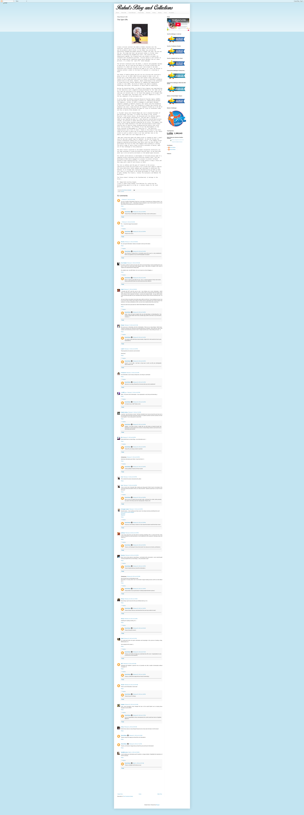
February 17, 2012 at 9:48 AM (130, 289)
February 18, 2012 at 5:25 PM (139, 424)
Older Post (159, 794)
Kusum (122, 684)
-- (121, 199)
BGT (122, 663)
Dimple (122, 325)
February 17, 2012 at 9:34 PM (133, 457)
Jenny (122, 726)
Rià (121, 437)
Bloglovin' (123, 515)
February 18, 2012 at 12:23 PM (132, 532)
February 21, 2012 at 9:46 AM (130, 726)
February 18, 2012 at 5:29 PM (139, 522)
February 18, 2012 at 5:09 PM (139, 231)
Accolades (171, 12)
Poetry (154, 12)
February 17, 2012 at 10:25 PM (130, 476)
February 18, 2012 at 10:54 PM (133, 576)
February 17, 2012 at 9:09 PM (129, 437)
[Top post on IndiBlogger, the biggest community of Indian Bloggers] (176, 42)
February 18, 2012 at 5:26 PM (139, 446)
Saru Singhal (124, 263)
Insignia (122, 704)
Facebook (123, 513)
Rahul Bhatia (128, 211)
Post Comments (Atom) (128, 796)
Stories (160, 12)
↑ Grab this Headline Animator (177, 141)
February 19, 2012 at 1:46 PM (139, 608)
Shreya (122, 598)
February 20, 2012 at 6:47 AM (139, 652)
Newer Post (120, 794)
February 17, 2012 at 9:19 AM (128, 199)
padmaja (123, 532)
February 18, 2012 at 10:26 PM (131, 555)
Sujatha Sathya (124, 412)
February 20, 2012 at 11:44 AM (131, 704)
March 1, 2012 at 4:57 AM (138, 763)
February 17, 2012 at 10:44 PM (136, 509)
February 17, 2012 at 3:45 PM (133, 392)
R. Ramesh (123, 372)
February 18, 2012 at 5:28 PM (139, 497)
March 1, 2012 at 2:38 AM (133, 752)
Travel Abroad (131, 12)
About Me (123, 12)
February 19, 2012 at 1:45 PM (139, 588)
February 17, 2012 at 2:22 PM (132, 372)
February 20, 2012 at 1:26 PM (139, 674)
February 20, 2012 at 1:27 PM (139, 715)
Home (117, 12)
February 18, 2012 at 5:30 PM (139, 545)
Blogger (157, 804)
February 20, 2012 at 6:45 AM (139, 628)
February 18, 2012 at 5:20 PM (139, 361)
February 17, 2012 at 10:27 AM (131, 325)
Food (165, 12)
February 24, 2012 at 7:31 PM (135, 743)
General (148, 12)
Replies (124, 209)
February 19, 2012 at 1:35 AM (131, 598)
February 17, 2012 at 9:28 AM (131, 241)
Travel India (141, 12)
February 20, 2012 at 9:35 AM (129, 663)
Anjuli (122, 289)
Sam (122, 476)
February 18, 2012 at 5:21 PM (139, 382)
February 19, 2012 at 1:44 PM (139, 566)
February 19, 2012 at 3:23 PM (131, 618)
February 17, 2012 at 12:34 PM (131, 348)
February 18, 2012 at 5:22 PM (139, 402)
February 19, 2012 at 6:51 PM (130, 638)
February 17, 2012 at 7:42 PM (134, 412)
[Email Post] (134, 190)
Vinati (122, 638)
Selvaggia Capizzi (125, 509)
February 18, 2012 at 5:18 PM (139, 312)
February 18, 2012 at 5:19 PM (139, 337)
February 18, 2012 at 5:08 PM (139, 211)
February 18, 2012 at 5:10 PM (139, 251)
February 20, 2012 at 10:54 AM (131, 684)
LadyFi (122, 348)
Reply (122, 206)
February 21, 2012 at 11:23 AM (135, 735)
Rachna (122, 241)
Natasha (123, 555)
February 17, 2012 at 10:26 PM (130, 485)
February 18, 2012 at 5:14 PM (139, 277)
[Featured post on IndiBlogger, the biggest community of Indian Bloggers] (176, 79)
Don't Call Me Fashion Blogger (127, 512)
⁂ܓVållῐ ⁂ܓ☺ (124, 392)
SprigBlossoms (124, 752)
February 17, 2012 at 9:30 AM (133, 263)
